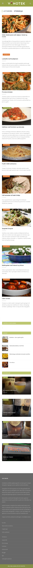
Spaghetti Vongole (7, 228)
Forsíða (4, 522)
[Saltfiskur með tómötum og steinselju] (16, 116)
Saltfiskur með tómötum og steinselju (13, 127)
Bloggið (6, 399)
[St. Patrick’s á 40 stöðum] (16, 386)
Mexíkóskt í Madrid (8, 457)
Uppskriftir (6, 16)
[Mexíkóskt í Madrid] (16, 452)
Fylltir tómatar (6, 298)
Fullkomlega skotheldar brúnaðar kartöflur (19, 354)
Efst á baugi (5, 543)
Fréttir (5, 377)
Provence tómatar (7, 92)
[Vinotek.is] (16, 3)
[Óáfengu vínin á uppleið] (16, 408)
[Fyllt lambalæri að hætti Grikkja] (16, 184)
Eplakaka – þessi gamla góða (16, 337)
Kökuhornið (5, 549)
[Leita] (30, 3)
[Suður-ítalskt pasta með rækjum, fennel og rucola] (16, 24)
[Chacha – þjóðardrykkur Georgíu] (16, 430)
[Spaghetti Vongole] (16, 218)
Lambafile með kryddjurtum (10, 59)
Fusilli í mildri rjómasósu (9, 164)
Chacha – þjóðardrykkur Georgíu (11, 435)
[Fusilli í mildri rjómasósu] (16, 153)
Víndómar (4, 537)
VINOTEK (23, 566)
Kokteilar (4, 546)
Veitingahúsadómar (7, 558)
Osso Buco (12, 362)
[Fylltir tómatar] (16, 288)
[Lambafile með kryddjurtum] (16, 55)
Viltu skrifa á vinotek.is (7, 526)
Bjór (3, 555)
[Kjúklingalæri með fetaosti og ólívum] (16, 254)
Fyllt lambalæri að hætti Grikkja (11, 195)
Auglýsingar (5, 529)
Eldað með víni (7, 108)
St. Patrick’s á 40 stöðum (9, 390)
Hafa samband (5, 532)
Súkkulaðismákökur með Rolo (16, 345)
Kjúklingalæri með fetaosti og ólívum (13, 265)
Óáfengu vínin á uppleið (9, 412)
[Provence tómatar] (16, 81)
